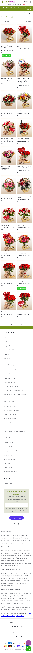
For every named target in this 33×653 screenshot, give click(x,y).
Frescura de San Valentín (7, 78)
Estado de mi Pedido (10, 406)
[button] (4, 13)
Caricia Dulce (4, 196)
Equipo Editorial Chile (10, 471)
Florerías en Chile (9, 455)
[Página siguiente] (21, 324)
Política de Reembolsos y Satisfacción (15, 431)
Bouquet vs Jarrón (9, 382)
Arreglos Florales (9, 346)
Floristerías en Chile (10, 459)
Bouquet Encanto (5, 166)
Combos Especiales (9, 350)
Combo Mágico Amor (22, 281)
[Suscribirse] (26, 505)
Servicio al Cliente (16, 7)
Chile (3, 17)
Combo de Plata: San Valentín (22, 45)
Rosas (5, 337)
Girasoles (6, 341)
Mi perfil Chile (8, 483)
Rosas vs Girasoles (9, 374)
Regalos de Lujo (8, 358)
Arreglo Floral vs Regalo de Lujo (13, 390)
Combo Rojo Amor (21, 311)
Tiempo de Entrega (9, 423)
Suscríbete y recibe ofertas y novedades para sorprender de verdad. (16, 496)
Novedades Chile (9, 467)
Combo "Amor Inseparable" (8, 138)
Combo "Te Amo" (5, 225)
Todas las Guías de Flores (11, 370)
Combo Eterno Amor (22, 225)
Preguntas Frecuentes (10, 414)
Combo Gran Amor (5, 253)
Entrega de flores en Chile (11, 451)
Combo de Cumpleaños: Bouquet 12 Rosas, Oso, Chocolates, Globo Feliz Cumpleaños (23, 81)
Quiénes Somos (8, 442)
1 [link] (11, 324)
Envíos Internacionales (10, 418)
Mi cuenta (6, 7)
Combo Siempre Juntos (7, 311)
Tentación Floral (5, 110)
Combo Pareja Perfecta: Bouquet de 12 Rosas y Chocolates (7, 46)
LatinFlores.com (13, 649)
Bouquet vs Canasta (9, 378)
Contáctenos (7, 427)
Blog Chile (7, 463)
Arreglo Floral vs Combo (11, 386)
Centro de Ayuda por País (11, 410)
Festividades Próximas (10, 447)
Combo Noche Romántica (23, 138)
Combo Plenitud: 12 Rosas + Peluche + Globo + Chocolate (24, 167)
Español (26, 1)
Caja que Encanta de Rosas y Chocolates (24, 196)
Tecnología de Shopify (22, 649)
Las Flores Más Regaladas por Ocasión (15, 394)
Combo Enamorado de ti (7, 281)
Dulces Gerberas (21, 110)
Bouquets (6, 354)
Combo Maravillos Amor (23, 253)
